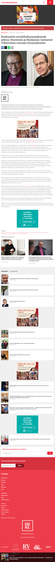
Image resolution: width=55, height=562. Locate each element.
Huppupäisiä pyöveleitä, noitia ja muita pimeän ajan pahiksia (24, 278)
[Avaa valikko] (44, 2)
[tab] (5, 271)
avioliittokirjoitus (29, 112)
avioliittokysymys (11, 232)
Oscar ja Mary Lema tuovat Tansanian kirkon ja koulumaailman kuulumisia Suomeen (30, 439)
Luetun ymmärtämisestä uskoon (17, 301)
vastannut (28, 186)
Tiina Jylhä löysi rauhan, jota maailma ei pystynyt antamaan (24, 290)
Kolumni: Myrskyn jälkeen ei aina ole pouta (20, 354)
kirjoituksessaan (32, 140)
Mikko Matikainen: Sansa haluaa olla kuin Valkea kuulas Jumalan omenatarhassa (29, 385)
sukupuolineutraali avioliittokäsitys (17, 233)
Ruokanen (33, 145)
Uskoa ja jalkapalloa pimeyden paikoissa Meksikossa (22, 332)
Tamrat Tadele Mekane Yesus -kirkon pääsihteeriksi (22, 343)
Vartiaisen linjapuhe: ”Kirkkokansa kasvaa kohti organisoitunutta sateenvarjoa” (23, 28)
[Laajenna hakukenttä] (50, 2)
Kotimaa (19, 115)
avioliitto (4, 32)
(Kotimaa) (33, 115)
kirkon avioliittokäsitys (23, 232)
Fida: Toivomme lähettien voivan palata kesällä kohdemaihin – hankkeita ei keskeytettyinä (31, 558)
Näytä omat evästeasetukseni (8, 517)
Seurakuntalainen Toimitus (7, 92)
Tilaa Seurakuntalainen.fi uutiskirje (14, 449)
